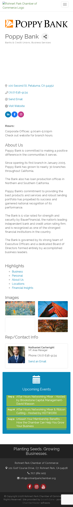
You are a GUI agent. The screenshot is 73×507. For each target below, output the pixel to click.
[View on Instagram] (21, 116)
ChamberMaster (31, 503)
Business (17, 271)
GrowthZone (47, 499)
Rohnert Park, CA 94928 (38, 468)
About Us (18, 279)
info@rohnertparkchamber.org (38, 478)
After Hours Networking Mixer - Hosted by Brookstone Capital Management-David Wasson (40, 398)
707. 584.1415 (38, 473)
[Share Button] (45, 36)
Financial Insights (22, 287)
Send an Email (37, 361)
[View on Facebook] (14, 116)
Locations (18, 283)
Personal (17, 275)
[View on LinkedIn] (8, 116)
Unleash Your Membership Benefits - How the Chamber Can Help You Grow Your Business (40, 420)
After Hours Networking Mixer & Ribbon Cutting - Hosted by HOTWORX (40, 409)
